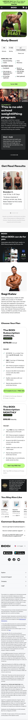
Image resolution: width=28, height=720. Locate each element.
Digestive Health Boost (16, 510)
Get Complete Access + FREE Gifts (14, 391)
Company (4, 581)
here (9, 630)
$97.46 (7, 517)
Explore (3, 573)
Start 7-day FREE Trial (14, 465)
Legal (2, 586)
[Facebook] (14, 559)
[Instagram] (9, 559)
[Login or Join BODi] (26, 7)
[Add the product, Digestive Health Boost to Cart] (19, 506)
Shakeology (4, 510)
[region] (14, 509)
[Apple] (7, 552)
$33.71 (18, 515)
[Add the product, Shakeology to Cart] (8, 506)
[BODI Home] (14, 7)
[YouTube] (18, 559)
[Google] (19, 552)
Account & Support (6, 577)
